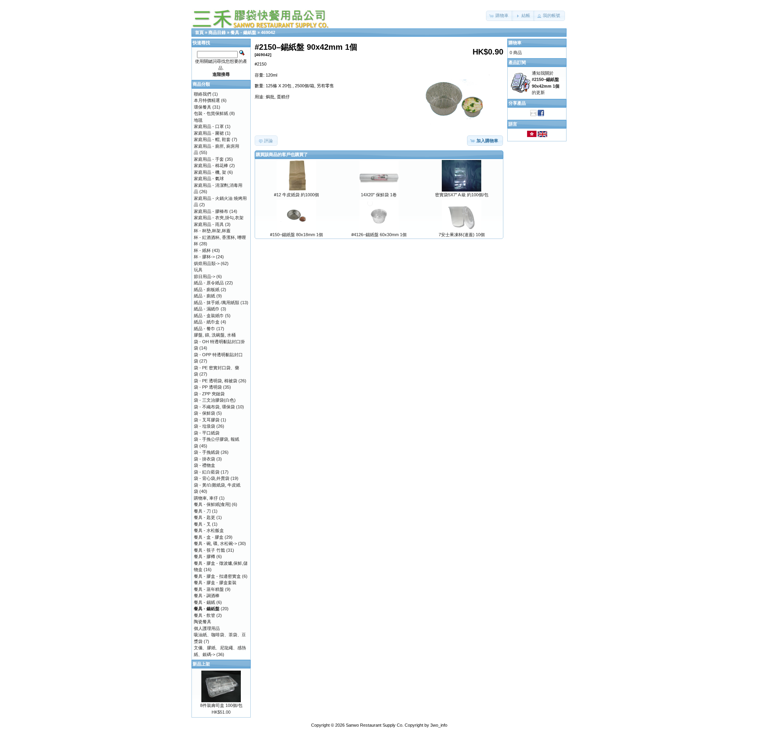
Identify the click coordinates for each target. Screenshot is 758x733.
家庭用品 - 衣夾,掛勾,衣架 (219, 217)
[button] (499, 16)
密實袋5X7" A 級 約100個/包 (461, 194)
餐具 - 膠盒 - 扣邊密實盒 (217, 576)
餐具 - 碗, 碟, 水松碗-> (215, 543)
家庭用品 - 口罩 (209, 126)
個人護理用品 (207, 628)
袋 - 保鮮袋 (204, 413)
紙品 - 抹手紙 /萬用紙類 (216, 302)
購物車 (515, 42)
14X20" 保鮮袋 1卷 (379, 194)
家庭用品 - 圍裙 (209, 133)
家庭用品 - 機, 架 (210, 172)
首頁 (199, 32)
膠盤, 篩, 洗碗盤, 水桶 (215, 335)
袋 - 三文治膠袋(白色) (215, 400)
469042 (268, 32)
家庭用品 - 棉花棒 (211, 165)
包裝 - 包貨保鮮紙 (211, 113)
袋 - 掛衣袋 (204, 459)
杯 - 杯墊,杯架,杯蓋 (212, 230)
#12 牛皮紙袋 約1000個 (296, 194)
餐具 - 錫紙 (204, 602)
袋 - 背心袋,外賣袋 (211, 478)
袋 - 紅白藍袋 (207, 472)
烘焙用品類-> (207, 263)
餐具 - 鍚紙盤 (243, 32)
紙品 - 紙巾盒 (207, 322)
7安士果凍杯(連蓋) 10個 (462, 234)
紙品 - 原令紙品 (209, 282)
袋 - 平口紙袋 (207, 432)
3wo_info (438, 725)
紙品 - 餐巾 (204, 328)
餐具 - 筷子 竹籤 (209, 550)
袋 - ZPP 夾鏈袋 (209, 393)
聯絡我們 (202, 94)
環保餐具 (202, 107)
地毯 (198, 120)
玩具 (198, 269)
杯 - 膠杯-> (204, 256)
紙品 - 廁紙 (204, 295)
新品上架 (201, 664)
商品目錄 (217, 32)
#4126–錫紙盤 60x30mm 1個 (379, 234)
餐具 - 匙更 (204, 517)
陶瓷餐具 (202, 621)
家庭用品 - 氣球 (209, 178)
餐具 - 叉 (202, 524)
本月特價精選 (207, 100)
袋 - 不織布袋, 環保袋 (214, 406)
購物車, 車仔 (206, 498)
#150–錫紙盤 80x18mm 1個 (296, 234)
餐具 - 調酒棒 (207, 595)
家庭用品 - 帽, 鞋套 (212, 139)
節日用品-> (204, 276)
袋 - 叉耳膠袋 (207, 419)
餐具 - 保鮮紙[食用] (212, 504)
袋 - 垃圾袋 (204, 426)
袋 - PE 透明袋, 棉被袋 (215, 380)
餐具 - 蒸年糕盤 (209, 589)
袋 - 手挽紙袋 (207, 452)
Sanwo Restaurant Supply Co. (374, 725)
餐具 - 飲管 (204, 615)
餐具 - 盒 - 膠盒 (208, 537)
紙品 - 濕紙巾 (207, 308)
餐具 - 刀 (202, 511)
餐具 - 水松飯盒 (209, 530)
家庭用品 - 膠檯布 (211, 211)
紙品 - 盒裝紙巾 (209, 315)
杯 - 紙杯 (202, 250)
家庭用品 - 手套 (209, 159)
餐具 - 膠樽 (204, 556)
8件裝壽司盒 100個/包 (221, 705)
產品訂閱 (517, 62)
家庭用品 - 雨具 (209, 224)
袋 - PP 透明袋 (208, 387)
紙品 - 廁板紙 (207, 289)
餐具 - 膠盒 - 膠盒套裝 (215, 582)
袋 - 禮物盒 (204, 465)
